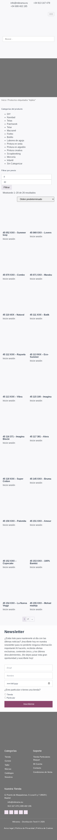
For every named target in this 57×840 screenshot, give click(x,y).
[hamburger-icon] (51, 14)
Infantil (10, 160)
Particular (11, 698)
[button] (28, 43)
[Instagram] (11, 812)
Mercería (11, 157)
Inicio (3, 100)
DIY (9, 114)
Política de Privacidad (24, 828)
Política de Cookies (44, 828)
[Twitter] (16, 812)
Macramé (11, 130)
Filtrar (7, 187)
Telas (9, 121)
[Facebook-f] (6, 812)
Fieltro (10, 134)
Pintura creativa (14, 150)
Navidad (11, 117)
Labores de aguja (15, 140)
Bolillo (10, 137)
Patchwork (12, 124)
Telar (9, 127)
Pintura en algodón (16, 147)
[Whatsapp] (26, 812)
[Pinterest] (21, 812)
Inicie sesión (9, 239)
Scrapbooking (14, 154)
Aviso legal (9, 828)
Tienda (10, 694)
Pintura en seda (14, 144)
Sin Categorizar (14, 163)
